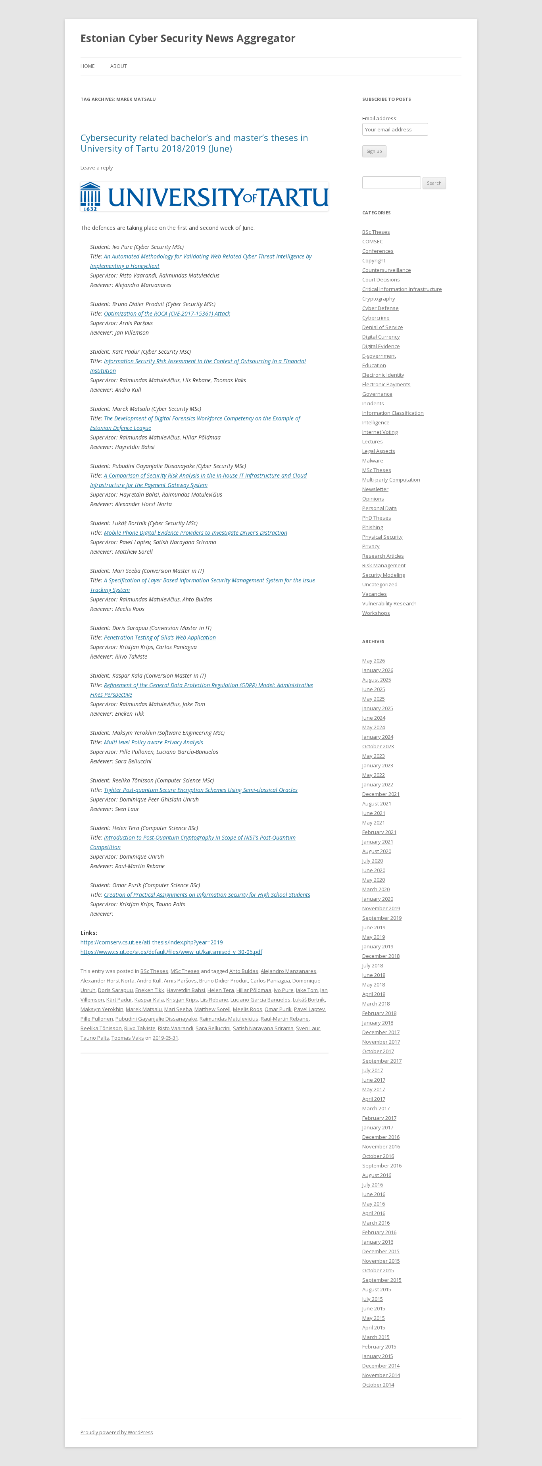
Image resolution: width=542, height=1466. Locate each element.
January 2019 (377, 946)
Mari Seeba (178, 1009)
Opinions (373, 498)
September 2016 (382, 1165)
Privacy (371, 546)
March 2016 (376, 1222)
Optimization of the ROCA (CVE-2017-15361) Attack (167, 313)
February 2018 (379, 1013)
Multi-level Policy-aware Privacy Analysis (153, 742)
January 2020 (377, 898)
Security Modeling (383, 574)
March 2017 (376, 1108)
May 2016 (373, 1203)
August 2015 (376, 1289)
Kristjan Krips (182, 999)
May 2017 (373, 1089)
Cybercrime (376, 317)
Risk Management (384, 565)
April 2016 (373, 1213)
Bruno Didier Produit (223, 980)
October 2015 (378, 1270)
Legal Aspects (378, 451)
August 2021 (376, 803)
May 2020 (373, 879)
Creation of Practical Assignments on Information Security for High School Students (207, 894)
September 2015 (382, 1279)
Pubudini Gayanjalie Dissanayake (156, 1018)
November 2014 (381, 1375)
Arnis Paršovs (180, 980)
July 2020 (372, 860)
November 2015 (381, 1260)
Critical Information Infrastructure (402, 289)
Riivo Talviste (140, 1028)
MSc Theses (185, 971)
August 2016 (376, 1175)
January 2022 (377, 784)
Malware (372, 460)
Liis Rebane (214, 999)
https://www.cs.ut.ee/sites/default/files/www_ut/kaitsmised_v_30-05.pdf (171, 952)
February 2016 (379, 1232)
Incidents (373, 403)
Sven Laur (308, 1028)
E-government (379, 355)
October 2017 (378, 1051)
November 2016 (381, 1146)
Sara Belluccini (213, 1028)
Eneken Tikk (149, 990)
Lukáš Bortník (309, 999)
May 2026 (373, 660)
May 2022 (373, 774)
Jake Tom (307, 990)
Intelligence (376, 422)
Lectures (372, 441)
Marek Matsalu (144, 1009)
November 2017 (381, 1041)
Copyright (373, 260)
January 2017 (377, 1127)
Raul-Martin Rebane (285, 1018)
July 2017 (372, 1070)
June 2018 (373, 975)
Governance (377, 393)
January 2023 (377, 765)
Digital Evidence (381, 346)
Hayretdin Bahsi (186, 990)
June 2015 (373, 1308)
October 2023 (378, 746)
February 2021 (379, 832)
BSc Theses (154, 971)
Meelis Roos (247, 1009)
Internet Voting (380, 431)
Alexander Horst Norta (108, 980)
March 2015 (376, 1337)
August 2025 (376, 679)
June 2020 (373, 870)
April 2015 (373, 1327)
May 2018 (373, 984)
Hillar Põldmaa (253, 990)
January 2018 (377, 1022)
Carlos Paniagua (270, 980)
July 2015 (372, 1298)
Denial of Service (382, 327)
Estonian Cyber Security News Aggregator (188, 38)
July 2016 (372, 1184)
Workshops (376, 612)
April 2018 (373, 994)
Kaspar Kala (149, 999)
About (118, 66)
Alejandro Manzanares (288, 971)
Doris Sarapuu (115, 990)
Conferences (378, 250)
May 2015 (373, 1318)
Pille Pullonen (97, 1018)
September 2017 (382, 1060)
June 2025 (373, 689)
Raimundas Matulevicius (229, 1018)
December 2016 (381, 1136)
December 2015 (381, 1251)
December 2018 (381, 955)
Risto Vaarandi (175, 1028)
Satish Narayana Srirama (263, 1028)
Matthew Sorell (212, 1009)
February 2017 (379, 1117)
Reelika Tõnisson (101, 1028)
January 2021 (377, 841)
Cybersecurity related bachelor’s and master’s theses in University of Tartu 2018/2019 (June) (194, 142)
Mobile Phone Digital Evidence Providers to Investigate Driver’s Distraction (195, 532)
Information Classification (393, 412)
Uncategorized (380, 584)
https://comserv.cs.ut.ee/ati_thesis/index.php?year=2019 (152, 942)
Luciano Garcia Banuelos (260, 999)
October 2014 (378, 1384)
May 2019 (373, 936)
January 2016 (377, 1241)
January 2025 (377, 708)
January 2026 (377, 670)
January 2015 (377, 1356)
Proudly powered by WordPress (117, 1432)
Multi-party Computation (391, 479)
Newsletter (375, 489)
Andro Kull (149, 980)
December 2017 (381, 1032)
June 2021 (373, 813)
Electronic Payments (386, 384)
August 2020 (376, 851)
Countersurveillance (386, 270)
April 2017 (373, 1098)
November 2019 (381, 908)
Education (374, 365)
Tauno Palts (95, 1037)
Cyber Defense (380, 308)
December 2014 (381, 1365)
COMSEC (372, 241)
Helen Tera (221, 990)
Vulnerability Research (389, 603)
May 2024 (373, 727)
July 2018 (372, 965)
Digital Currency (381, 336)
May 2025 (373, 698)
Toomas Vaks (127, 1037)
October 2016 (378, 1156)
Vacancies (374, 593)
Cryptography (378, 298)
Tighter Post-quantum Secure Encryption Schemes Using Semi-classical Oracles (201, 790)
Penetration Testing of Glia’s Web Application (160, 637)
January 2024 (377, 736)
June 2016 (373, 1194)
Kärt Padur (119, 999)
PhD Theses (376, 517)
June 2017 (373, 1079)
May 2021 (373, 822)
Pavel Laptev (309, 1009)
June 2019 (373, 927)
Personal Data (379, 508)
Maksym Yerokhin (102, 1009)
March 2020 (376, 889)
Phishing (372, 527)
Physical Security (382, 536)
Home (87, 66)
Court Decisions (381, 279)
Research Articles (383, 555)
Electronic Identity (383, 374)
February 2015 (379, 1346)
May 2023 (373, 755)
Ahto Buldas (243, 971)
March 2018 (376, 1003)
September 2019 (382, 917)
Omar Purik (278, 1009)
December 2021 (381, 794)
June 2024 (373, 717)
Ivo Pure (284, 990)
